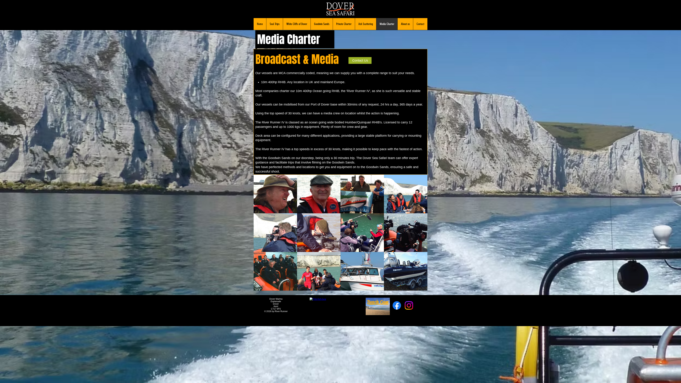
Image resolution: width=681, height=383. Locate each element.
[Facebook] (396, 305)
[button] (275, 194)
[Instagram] (408, 305)
